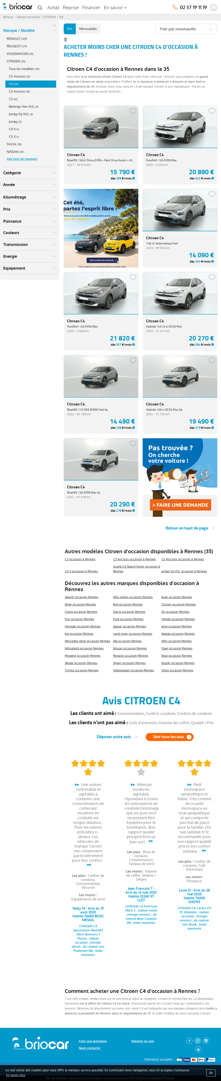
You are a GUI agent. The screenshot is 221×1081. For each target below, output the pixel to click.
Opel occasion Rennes (177, 648)
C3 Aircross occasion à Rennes (134, 559)
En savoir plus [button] (15, 1075)
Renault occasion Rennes (130, 656)
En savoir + (115, 7)
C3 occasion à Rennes (80, 559)
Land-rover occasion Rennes (132, 634)
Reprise (71, 7)
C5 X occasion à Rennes (81, 571)
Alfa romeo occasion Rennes (133, 597)
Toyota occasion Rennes (82, 670)
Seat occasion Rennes (176, 656)
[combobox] (186, 29)
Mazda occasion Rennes (178, 634)
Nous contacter (89, 1048)
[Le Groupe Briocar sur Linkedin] (206, 1041)
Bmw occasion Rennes (80, 604)
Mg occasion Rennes (127, 641)
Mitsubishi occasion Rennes (84, 648)
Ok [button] (211, 1073)
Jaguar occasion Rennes (129, 626)
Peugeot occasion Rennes (83, 656)
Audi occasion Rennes (176, 597)
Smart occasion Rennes (129, 663)
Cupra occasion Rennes (81, 612)
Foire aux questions (93, 1041)
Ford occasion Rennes (128, 619)
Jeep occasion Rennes (176, 626)
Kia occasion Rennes (79, 634)
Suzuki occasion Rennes (178, 663)
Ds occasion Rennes (175, 612)
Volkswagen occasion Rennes (133, 670)
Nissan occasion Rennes (130, 648)
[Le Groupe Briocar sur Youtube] (198, 1049)
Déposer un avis (142, 1041)
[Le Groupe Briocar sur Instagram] (197, 1041)
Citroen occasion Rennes (178, 604)
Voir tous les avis (168, 737)
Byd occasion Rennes (128, 604)
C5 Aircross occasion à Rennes (182, 559)
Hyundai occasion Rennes (83, 626)
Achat (53, 7)
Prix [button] (6, 209)
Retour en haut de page (187, 528)
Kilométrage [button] (14, 197)
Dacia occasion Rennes (129, 612)
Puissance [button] (12, 221)
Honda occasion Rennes (178, 619)
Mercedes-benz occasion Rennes (87, 641)
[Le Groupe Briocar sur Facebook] (189, 1041)
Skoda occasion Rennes (81, 663)
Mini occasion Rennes (176, 641)
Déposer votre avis (114, 737)
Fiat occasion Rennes (79, 619)
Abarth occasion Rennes (81, 597)
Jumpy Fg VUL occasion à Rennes (184, 571)
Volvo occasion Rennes (177, 670)
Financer (91, 7)
